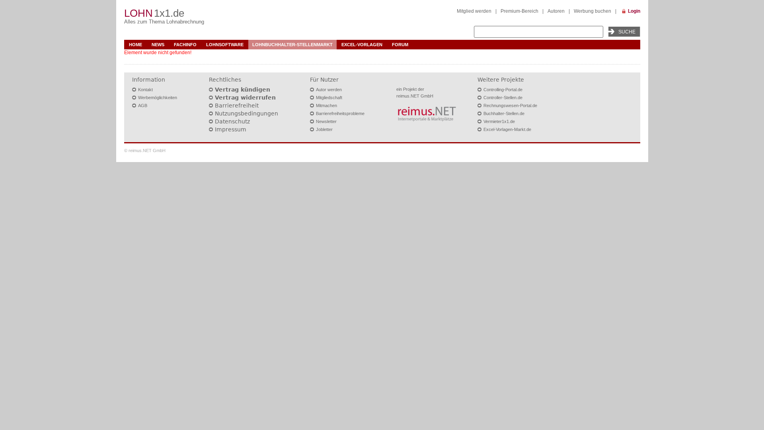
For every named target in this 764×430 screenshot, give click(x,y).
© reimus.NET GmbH (145, 150)
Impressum (230, 129)
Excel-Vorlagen (361, 44)
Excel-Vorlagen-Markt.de (507, 129)
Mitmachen (326, 105)
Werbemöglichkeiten (157, 97)
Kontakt (145, 89)
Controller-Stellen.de (502, 97)
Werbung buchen (592, 11)
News (158, 44)
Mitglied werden (474, 11)
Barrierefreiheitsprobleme (340, 113)
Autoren (556, 11)
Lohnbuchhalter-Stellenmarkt (292, 44)
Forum (400, 44)
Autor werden (329, 89)
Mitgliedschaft (329, 97)
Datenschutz (232, 121)
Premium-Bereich (519, 11)
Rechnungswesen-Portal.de (510, 105)
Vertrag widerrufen (245, 97)
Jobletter (324, 129)
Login (634, 11)
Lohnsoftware (225, 44)
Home (135, 44)
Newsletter (326, 121)
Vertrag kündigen (242, 89)
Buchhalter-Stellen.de (503, 113)
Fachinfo (185, 44)
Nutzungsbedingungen (246, 113)
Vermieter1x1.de (499, 121)
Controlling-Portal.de (502, 89)
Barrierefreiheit (237, 105)
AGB (142, 105)
